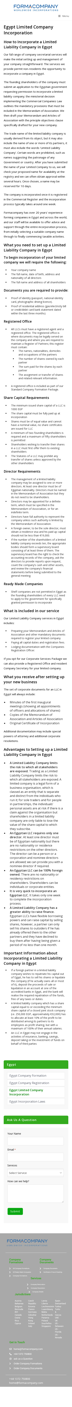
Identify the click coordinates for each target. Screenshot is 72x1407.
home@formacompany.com (26, 1383)
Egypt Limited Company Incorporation (26, 1092)
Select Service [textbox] (18, 1173)
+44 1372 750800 (19, 1379)
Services (12, 1165)
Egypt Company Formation (27, 1076)
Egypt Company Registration (29, 1083)
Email (11, 1149)
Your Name (14, 1133)
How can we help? (18, 1181)
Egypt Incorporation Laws (27, 1101)
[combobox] (36, 1172)
